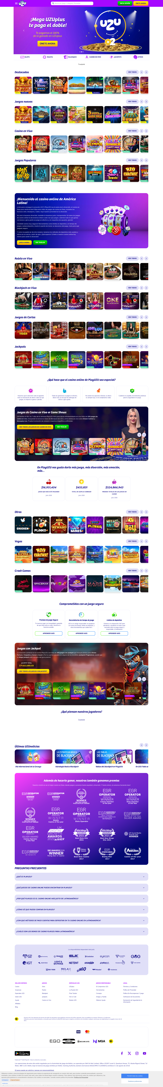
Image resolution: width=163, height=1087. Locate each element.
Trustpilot (81, 67)
